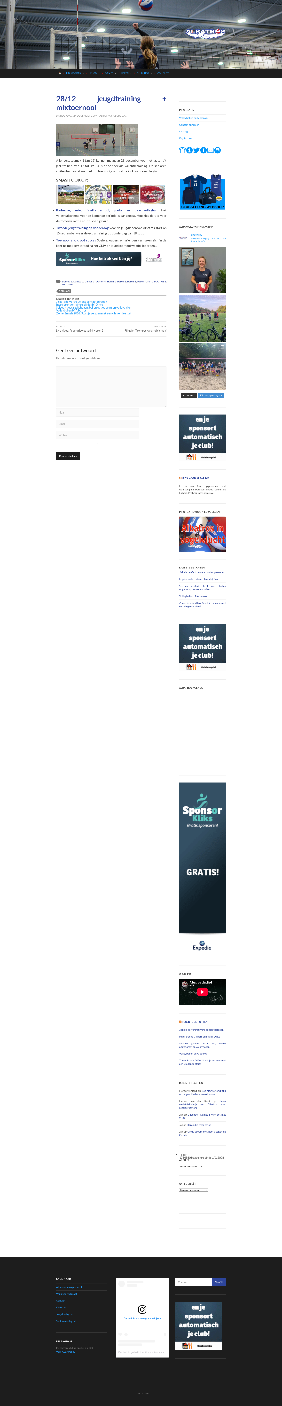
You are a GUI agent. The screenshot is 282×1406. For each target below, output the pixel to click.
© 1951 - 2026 (141, 1393)
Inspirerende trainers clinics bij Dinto (79, 304)
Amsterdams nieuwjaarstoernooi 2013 (156, 194)
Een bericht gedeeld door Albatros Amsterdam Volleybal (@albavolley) (154, 1352)
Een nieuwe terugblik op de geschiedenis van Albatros (202, 1092)
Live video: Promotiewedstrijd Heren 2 (79, 328)
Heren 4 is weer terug (199, 1124)
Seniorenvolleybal (66, 1321)
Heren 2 (121, 281)
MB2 (163, 281)
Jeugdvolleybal (64, 1314)
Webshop (61, 1307)
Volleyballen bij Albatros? (193, 117)
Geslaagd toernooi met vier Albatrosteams (101, 194)
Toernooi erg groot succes (76, 240)
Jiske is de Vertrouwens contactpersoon (81, 301)
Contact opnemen (189, 124)
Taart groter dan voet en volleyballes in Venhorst (129, 194)
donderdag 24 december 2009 (76, 115)
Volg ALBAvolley (65, 1351)
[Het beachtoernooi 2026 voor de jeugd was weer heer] (202, 366)
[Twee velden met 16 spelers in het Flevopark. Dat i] (202, 318)
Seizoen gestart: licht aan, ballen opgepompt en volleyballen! (94, 307)
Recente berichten (195, 1022)
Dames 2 (78, 281)
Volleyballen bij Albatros (71, 310)
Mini (70, 284)
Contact (163, 73)
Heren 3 (131, 281)
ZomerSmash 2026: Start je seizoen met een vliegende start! (94, 313)
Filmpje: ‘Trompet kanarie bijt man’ (145, 328)
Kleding (183, 131)
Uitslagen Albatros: (196, 478)
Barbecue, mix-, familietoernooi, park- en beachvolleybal (108, 210)
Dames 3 (89, 281)
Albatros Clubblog (113, 115)
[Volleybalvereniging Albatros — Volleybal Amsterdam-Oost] (205, 34)
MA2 (156, 281)
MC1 (64, 284)
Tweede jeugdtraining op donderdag (82, 228)
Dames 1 (67, 281)
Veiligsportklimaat (66, 1293)
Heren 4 (141, 281)
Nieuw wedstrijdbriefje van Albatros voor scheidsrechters (202, 1104)
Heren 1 (111, 281)
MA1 (150, 281)
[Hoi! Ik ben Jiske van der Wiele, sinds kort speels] (202, 270)
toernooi (64, 291)
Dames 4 (101, 281)
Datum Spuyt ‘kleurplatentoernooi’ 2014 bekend (73, 194)
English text (185, 138)
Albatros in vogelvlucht (69, 1286)
